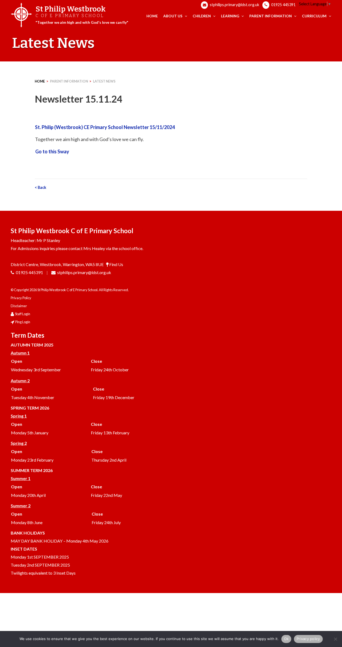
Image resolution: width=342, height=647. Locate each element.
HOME (40, 81)
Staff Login (22, 314)
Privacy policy (308, 639)
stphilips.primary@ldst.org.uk (234, 4)
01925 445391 (283, 4)
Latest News (104, 81)
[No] (335, 639)
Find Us (116, 264)
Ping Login (22, 322)
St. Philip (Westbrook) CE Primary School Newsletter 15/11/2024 (105, 127)
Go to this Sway (52, 151)
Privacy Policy (21, 298)
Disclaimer (19, 306)
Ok (286, 639)
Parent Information (69, 81)
